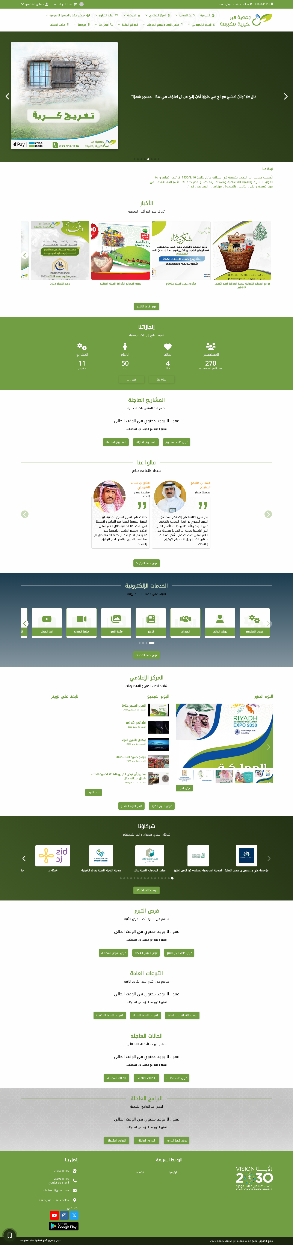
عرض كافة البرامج (176, 1140)
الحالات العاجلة (146, 1078)
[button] (7, 96)
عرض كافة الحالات (176, 1078)
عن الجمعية (185, 15)
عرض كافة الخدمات (146, 655)
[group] (224, 736)
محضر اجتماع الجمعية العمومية (67, 15)
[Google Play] (63, 1226)
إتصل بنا (131, 379)
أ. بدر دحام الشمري (58, 1182)
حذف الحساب (57, 24)
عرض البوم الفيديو (131, 806)
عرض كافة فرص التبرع (179, 953)
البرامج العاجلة (146, 1140)
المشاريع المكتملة (116, 442)
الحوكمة (131, 15)
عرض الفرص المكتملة (113, 953)
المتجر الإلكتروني (201, 24)
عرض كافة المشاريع (176, 442)
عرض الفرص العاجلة (146, 953)
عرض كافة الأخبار (146, 306)
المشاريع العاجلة (145, 442)
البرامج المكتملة (116, 1140)
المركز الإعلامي (157, 15)
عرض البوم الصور (162, 806)
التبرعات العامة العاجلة (146, 1015)
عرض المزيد (184, 788)
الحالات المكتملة (116, 1078)
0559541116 (61, 1178)
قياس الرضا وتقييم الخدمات (163, 24)
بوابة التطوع (106, 15)
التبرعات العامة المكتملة (110, 1015)
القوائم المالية (130, 24)
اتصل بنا (104, 24)
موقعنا (82, 24)
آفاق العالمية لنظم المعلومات (33, 1240)
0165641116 (262, 4)
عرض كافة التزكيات (146, 563)
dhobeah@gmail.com (56, 1190)
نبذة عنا (161, 379)
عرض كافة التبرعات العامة (182, 1015)
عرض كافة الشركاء (146, 890)
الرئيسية (205, 15)
